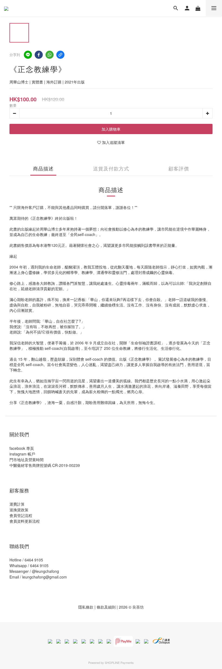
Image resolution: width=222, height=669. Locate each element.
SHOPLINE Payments (119, 662)
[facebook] (39, 55)
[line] (28, 55)
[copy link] (60, 55)
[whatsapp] (49, 55)
